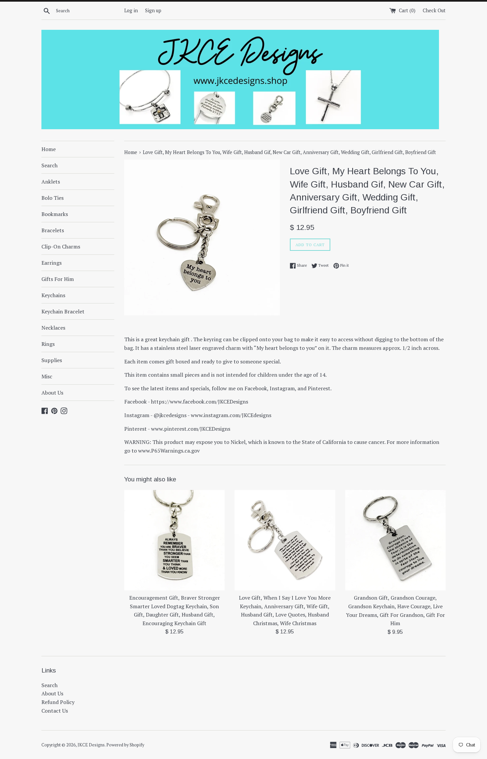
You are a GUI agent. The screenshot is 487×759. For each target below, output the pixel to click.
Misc (46, 376)
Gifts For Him (57, 279)
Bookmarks (54, 214)
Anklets (50, 181)
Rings (48, 344)
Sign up (153, 10)
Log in (131, 10)
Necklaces (53, 327)
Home (48, 149)
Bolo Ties (52, 197)
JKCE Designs (91, 745)
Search (49, 165)
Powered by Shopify (125, 745)
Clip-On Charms (60, 246)
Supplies (51, 360)
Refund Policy (58, 702)
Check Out (434, 10)
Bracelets (52, 230)
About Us (52, 392)
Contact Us (54, 710)
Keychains (53, 295)
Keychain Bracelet (62, 311)
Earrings (51, 262)
